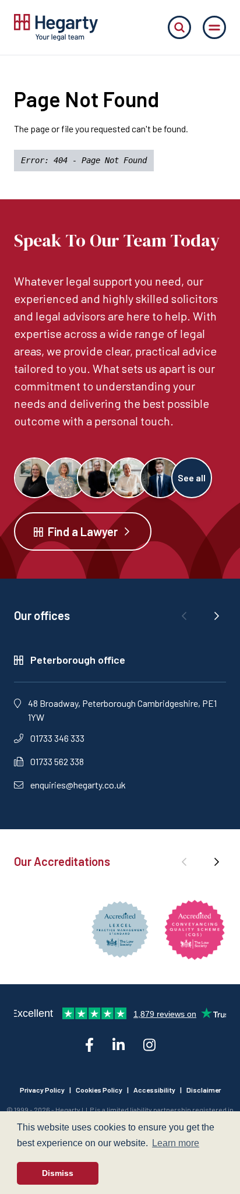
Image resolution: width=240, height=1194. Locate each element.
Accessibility (154, 1090)
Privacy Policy (42, 1090)
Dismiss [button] (57, 1173)
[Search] (179, 27)
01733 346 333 (57, 738)
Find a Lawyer (83, 531)
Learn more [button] (175, 1143)
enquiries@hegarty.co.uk (78, 784)
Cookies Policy (99, 1090)
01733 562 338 (57, 761)
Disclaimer (203, 1090)
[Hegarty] (56, 27)
